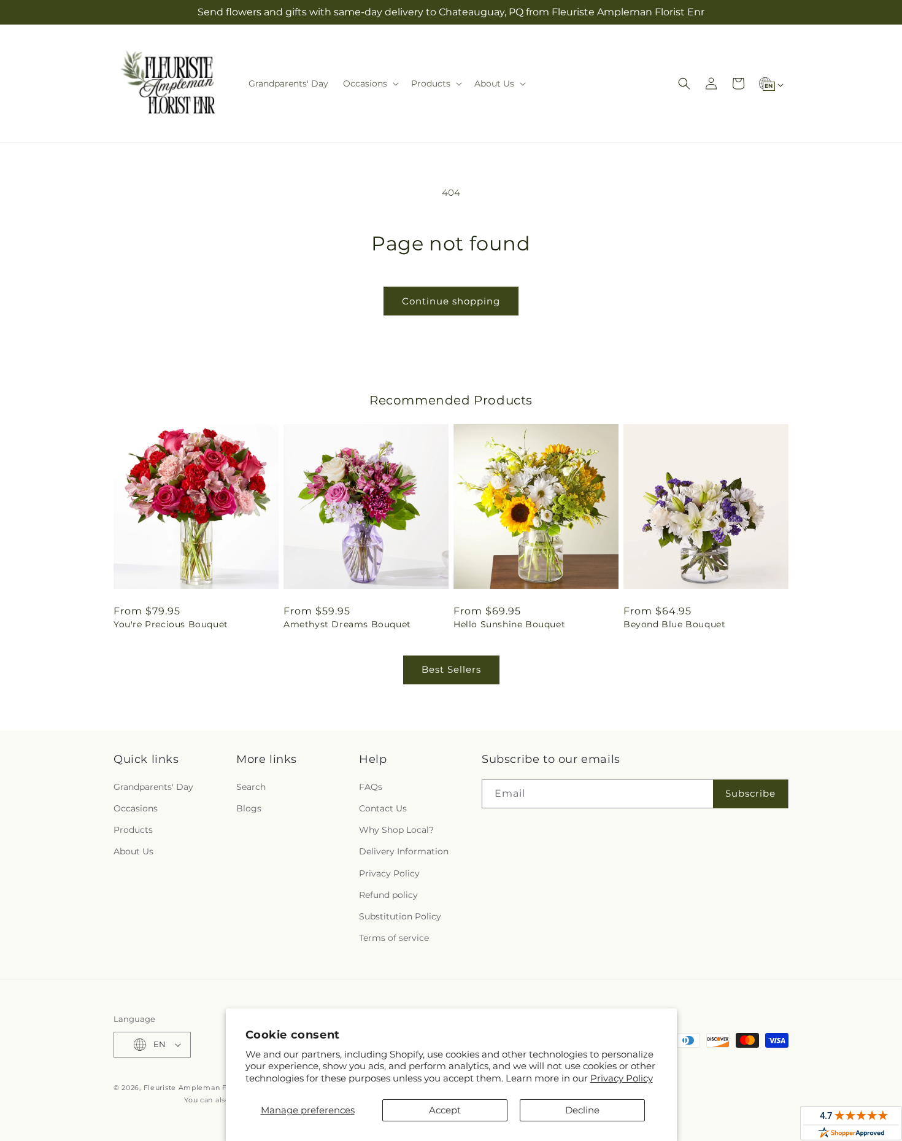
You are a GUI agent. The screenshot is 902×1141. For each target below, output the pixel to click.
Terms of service (394, 937)
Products (133, 829)
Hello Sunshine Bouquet (509, 624)
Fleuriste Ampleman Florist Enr (202, 1087)
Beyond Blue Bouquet (674, 624)
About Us (133, 851)
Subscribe (750, 793)
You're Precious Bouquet (171, 624)
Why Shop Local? (396, 829)
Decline (582, 1110)
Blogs (248, 808)
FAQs (370, 786)
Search (251, 786)
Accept (445, 1110)
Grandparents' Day (153, 786)
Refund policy (388, 894)
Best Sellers (451, 669)
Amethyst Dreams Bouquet (347, 624)
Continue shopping (451, 301)
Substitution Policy (400, 916)
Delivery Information (404, 851)
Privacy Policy (621, 1078)
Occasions (136, 808)
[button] (370, 83)
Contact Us (383, 808)
